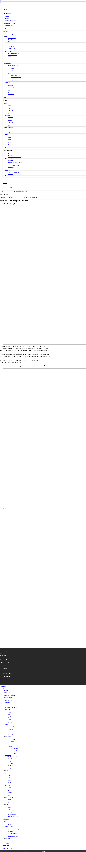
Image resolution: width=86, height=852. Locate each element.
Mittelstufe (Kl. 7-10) (12, 739)
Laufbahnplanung (14, 753)
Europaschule (10, 719)
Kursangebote (13, 751)
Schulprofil (5, 705)
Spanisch (9, 782)
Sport (6, 817)
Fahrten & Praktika (11, 710)
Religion (9, 795)
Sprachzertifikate (11, 734)
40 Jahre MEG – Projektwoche (11, 707)
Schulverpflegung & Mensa (13, 833)
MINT (6, 804)
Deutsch (9, 775)
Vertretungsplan (6, 845)
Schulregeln (7, 838)
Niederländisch (11, 783)
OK (42, 851)
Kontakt (4, 846)
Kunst (9, 802)
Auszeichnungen (8, 716)
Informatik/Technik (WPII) (13, 816)
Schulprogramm (8, 755)
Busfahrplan (10, 828)
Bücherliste (10, 823)
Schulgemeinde (19, 204)
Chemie (9, 809)
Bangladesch (10, 758)
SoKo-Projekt (10, 763)
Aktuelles (13, 204)
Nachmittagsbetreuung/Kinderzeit (14, 829)
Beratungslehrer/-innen (15, 748)
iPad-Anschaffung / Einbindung (14, 824)
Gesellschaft (7, 785)
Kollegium (7, 693)
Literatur (9, 799)
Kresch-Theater (11, 760)
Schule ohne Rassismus (12, 722)
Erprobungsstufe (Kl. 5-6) (13, 738)
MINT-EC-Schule (11, 721)
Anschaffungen (8, 821)
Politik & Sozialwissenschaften (14, 794)
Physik (9, 811)
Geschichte (10, 787)
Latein (9, 778)
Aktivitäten (7, 709)
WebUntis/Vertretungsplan (13, 836)
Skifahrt (9, 714)
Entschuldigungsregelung (15, 750)
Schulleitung (7, 692)
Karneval (9, 712)
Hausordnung (10, 841)
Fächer (4, 772)
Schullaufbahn (8, 736)
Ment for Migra (11, 761)
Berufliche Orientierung (12, 727)
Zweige (12, 741)
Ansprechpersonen (8, 697)
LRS (9, 731)
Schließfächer (10, 831)
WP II (12, 744)
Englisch (9, 777)
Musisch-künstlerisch (9, 797)
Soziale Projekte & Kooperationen (11, 756)
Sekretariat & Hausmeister (10, 695)
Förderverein (7, 702)
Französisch (10, 780)
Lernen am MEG (8, 724)
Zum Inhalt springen (4, 0)
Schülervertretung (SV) (9, 699)
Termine (7, 843)
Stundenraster (10, 834)
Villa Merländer (11, 767)
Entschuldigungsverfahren (13, 840)
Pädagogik (10, 790)
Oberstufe (10, 746)
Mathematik (10, 806)
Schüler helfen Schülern (12, 733)
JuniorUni (10, 768)
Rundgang (7, 770)
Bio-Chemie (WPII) (12, 814)
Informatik (10, 812)
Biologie (9, 807)
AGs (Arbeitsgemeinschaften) (13, 726)
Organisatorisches (6, 819)
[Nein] (44, 851)
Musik (9, 800)
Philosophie (10, 792)
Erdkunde (10, 789)
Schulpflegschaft (8, 700)
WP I (12, 743)
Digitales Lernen (11, 729)
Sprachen (7, 773)
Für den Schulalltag (9, 826)
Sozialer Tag (10, 765)
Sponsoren (7, 704)
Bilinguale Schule (11, 717)
